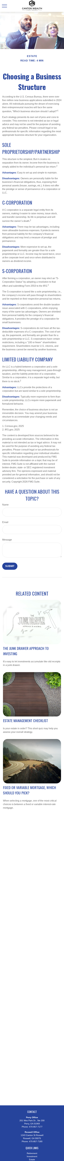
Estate (32, 1159)
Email (5, 522)
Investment (32, 1156)
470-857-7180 (35, 1141)
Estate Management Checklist (25, 720)
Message (7, 539)
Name (5, 504)
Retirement (32, 1153)
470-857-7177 (35, 1127)
